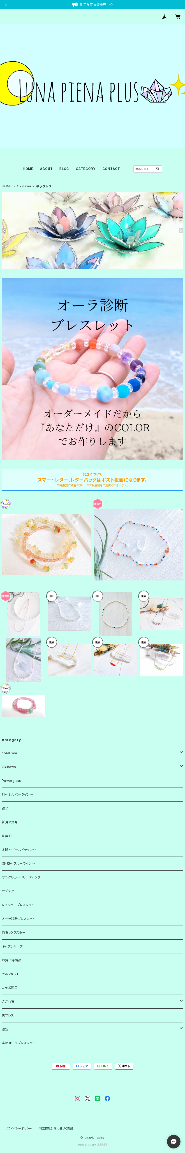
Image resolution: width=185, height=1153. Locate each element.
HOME (28, 169)
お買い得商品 (11, 960)
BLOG (64, 169)
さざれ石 (8, 1001)
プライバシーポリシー (18, 1128)
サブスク (8, 891)
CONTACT (111, 169)
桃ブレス (8, 1015)
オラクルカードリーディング (21, 877)
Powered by (87, 1144)
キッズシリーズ (12, 946)
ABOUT (46, 169)
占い (5, 808)
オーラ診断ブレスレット (18, 919)
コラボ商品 (10, 988)
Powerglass (11, 781)
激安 (5, 1029)
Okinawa (24, 186)
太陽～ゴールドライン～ (19, 850)
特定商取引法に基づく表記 (56, 1128)
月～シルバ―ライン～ (17, 794)
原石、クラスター (13, 932)
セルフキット (10, 974)
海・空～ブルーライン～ (18, 863)
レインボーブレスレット (18, 905)
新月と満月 (10, 822)
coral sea (9, 753)
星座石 (7, 836)
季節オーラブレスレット (18, 1043)
